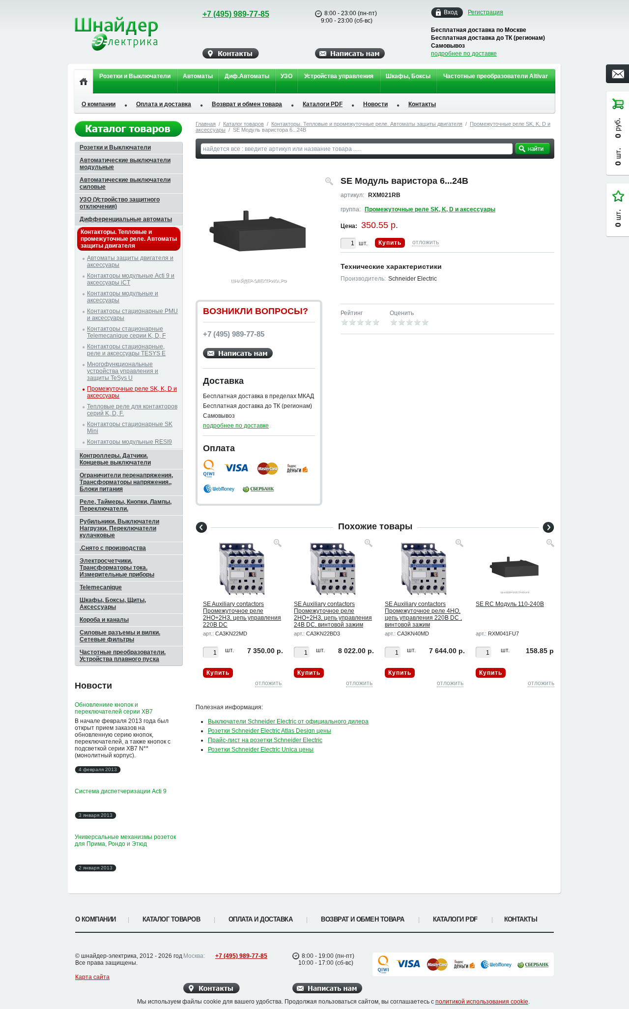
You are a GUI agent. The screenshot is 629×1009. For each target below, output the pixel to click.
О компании (98, 104)
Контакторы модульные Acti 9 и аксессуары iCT (130, 279)
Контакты (422, 104)
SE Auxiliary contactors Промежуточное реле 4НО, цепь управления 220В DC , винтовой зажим (423, 614)
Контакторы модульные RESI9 (129, 441)
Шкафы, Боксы (408, 76)
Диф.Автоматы (247, 76)
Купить (389, 242)
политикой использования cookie (481, 1001)
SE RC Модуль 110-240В (510, 604)
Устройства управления (338, 76)
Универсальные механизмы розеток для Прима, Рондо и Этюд (125, 840)
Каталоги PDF (323, 104)
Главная (206, 124)
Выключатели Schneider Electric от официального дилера (288, 721)
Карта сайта (92, 977)
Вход (450, 12)
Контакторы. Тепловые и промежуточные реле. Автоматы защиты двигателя (366, 124)
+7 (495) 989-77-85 (235, 14)
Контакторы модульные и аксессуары (122, 297)
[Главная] (83, 81)
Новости (375, 104)
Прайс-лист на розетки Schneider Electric (265, 740)
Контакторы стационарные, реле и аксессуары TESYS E (126, 350)
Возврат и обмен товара (247, 104)
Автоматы (198, 76)
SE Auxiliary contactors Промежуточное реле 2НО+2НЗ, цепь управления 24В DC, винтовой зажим (333, 614)
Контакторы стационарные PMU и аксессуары (132, 314)
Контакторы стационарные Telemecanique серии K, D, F (126, 332)
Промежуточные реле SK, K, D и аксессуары (430, 209)
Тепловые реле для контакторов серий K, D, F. (132, 410)
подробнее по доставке (464, 53)
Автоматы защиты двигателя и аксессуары (130, 261)
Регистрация (485, 12)
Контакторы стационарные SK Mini (129, 427)
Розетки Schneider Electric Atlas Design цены (269, 730)
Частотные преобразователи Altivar (495, 76)
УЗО (286, 76)
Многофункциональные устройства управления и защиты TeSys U (122, 371)
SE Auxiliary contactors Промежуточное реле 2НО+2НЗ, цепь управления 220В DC (242, 614)
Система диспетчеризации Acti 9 (121, 791)
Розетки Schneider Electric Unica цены (261, 749)
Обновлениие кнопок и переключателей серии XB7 (114, 708)
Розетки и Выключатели (135, 76)
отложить (425, 242)
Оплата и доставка (163, 104)
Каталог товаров (243, 124)
